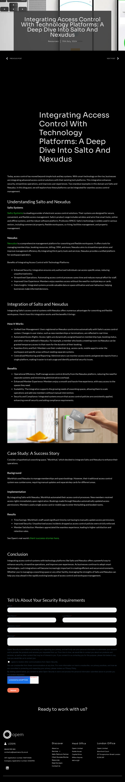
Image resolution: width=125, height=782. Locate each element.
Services (55, 751)
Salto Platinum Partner (60, 754)
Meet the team (57, 763)
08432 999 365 (9, 749)
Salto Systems (15, 213)
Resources (53, 41)
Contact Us (56, 766)
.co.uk (26, 752)
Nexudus (12, 243)
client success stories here (44, 538)
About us (55, 748)
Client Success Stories (60, 757)
